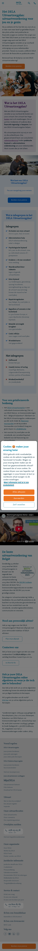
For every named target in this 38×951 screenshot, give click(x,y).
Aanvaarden (19, 498)
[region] (19, 475)
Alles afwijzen (19, 492)
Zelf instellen (19, 505)
